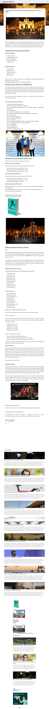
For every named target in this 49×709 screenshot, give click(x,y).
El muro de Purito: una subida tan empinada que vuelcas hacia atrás (23, 645)
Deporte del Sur (8, 1)
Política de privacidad (16, 689)
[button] (5, 15)
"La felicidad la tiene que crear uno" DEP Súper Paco (12, 590)
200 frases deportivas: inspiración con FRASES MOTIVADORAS (23, 679)
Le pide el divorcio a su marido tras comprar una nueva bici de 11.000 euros (16, 492)
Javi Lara (14, 622)
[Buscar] (47, 2)
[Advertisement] (24, 441)
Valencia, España (10, 421)
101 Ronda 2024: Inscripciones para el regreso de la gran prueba (14, 508)
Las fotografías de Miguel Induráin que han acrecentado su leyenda (14, 541)
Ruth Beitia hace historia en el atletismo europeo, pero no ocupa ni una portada (16, 476)
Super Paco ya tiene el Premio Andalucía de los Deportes (13, 557)
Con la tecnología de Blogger (25, 707)
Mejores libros (15, 621)
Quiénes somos (15, 690)
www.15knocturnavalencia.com (11, 416)
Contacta (14, 688)
